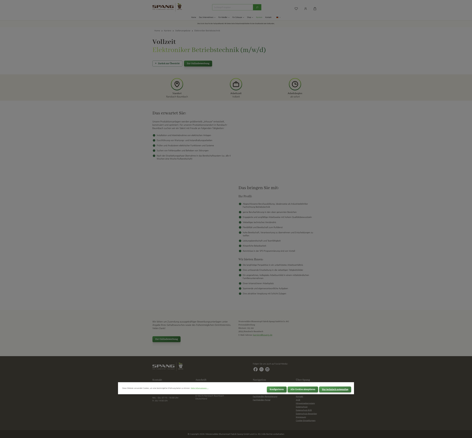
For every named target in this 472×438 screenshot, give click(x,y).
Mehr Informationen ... (200, 388)
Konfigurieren (277, 389)
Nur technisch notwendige (335, 389)
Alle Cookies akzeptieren (302, 389)
